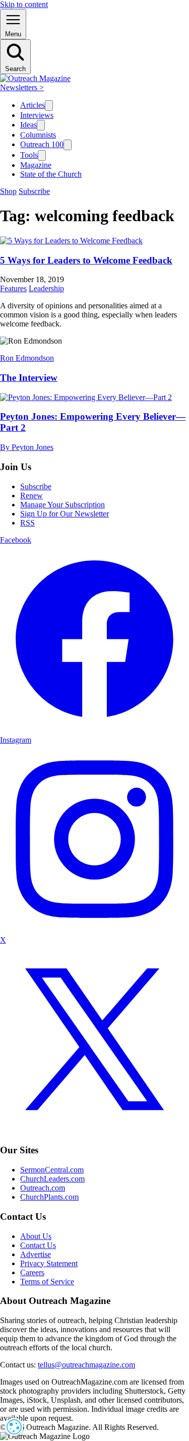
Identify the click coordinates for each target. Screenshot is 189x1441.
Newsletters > (22, 87)
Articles (32, 105)
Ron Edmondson (27, 358)
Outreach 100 (42, 144)
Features (13, 288)
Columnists (38, 134)
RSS (27, 522)
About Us (35, 1236)
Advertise (35, 1254)
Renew (31, 495)
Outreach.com (42, 1188)
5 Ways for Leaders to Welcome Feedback (86, 260)
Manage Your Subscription (62, 504)
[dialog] (14, 1427)
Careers (32, 1272)
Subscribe (34, 191)
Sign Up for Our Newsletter (64, 513)
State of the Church (51, 174)
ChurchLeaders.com (52, 1178)
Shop (8, 191)
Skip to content (24, 4)
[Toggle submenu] (49, 105)
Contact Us (38, 1245)
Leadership (46, 288)
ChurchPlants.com (49, 1197)
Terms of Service (47, 1281)
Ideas (28, 124)
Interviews (36, 115)
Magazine (35, 165)
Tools (29, 155)
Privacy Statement (49, 1263)
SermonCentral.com (52, 1169)
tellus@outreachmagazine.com (86, 1364)
